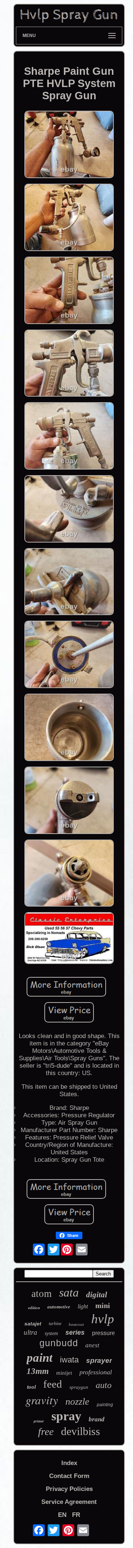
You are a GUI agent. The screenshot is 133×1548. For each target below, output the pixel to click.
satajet (32, 1324)
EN (62, 1514)
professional (95, 1372)
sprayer (99, 1360)
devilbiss (80, 1431)
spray (66, 1416)
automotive (58, 1307)
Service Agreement (69, 1501)
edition (34, 1307)
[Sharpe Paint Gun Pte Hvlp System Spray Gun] (69, 145)
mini (102, 1305)
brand (97, 1419)
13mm (38, 1371)
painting (105, 1404)
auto (104, 1385)
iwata (69, 1359)
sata (69, 1292)
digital (96, 1294)
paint (39, 1357)
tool (31, 1387)
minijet (64, 1373)
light (83, 1306)
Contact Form (69, 1475)
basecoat (76, 1324)
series (75, 1332)
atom (41, 1293)
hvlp (102, 1319)
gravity (41, 1399)
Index (69, 1463)
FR (76, 1514)
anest (92, 1345)
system (51, 1333)
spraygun (78, 1387)
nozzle (77, 1401)
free (46, 1431)
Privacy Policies (69, 1488)
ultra (30, 1332)
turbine (55, 1323)
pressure (103, 1333)
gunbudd (58, 1343)
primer (39, 1421)
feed (52, 1384)
